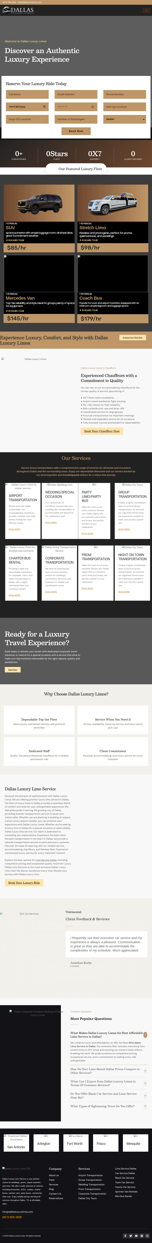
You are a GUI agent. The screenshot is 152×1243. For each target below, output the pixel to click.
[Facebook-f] (125, 1236)
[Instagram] (147, 1236)
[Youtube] (136, 1236)
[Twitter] (130, 1236)
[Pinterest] (141, 1236)
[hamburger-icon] (146, 10)
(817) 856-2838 (12, 1217)
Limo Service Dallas (46, 860)
